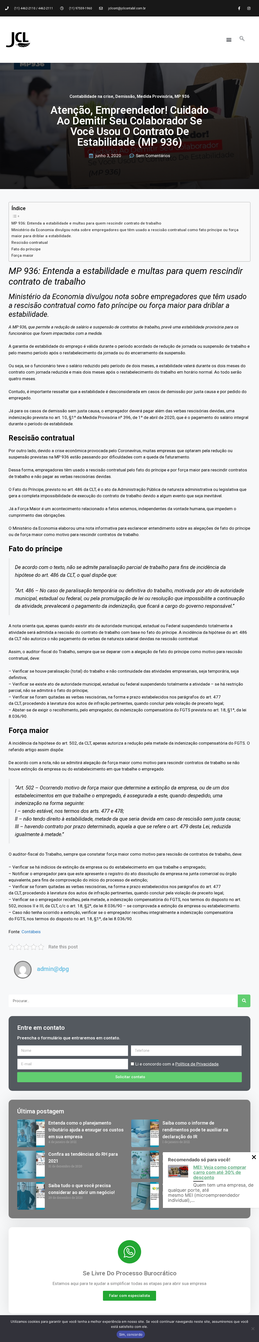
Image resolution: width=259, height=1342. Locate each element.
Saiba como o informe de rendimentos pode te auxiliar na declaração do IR (195, 1129)
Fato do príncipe (26, 249)
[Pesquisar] (244, 1001)
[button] (229, 39)
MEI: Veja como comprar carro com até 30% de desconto (219, 1172)
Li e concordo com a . (177, 1064)
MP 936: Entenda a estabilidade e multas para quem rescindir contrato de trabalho (86, 223)
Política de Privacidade (197, 1064)
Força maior (22, 255)
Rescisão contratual (29, 242)
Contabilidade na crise (91, 96)
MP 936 (182, 96)
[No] (252, 1328)
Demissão (125, 96)
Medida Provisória (154, 96)
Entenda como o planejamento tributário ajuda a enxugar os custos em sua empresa (86, 1129)
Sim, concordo (130, 1334)
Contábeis (31, 931)
